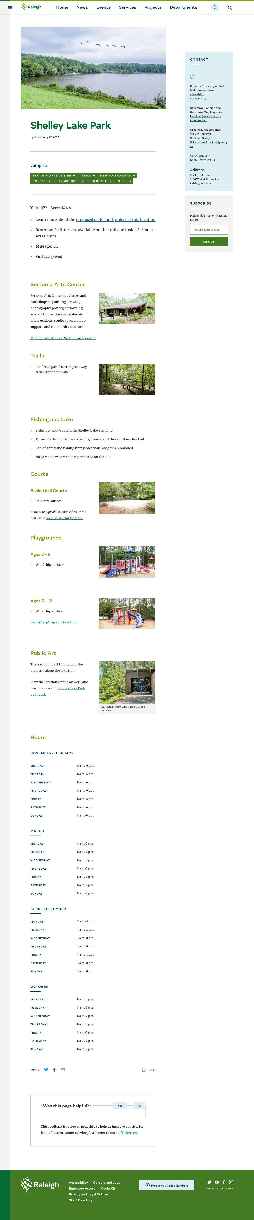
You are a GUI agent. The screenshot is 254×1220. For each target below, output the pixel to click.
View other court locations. (64, 518)
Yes (120, 1105)
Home (62, 7)
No (139, 1105)
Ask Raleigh (197, 94)
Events (103, 7)
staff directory (127, 1133)
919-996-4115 (198, 98)
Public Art (97, 181)
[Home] (31, 7)
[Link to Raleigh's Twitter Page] (209, 1182)
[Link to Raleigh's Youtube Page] (217, 1182)
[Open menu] (10, 7)
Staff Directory (80, 1200)
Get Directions (198, 155)
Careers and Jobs (106, 1182)
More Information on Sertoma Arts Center (63, 338)
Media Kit (107, 1188)
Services (127, 7)
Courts (39, 181)
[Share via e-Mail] (63, 1069)
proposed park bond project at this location (116, 219)
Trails (85, 175)
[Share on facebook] (54, 1069)
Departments (183, 7)
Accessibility (78, 1182)
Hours (121, 181)
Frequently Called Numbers (169, 1185)
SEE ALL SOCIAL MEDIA (219, 1188)
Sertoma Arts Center (52, 175)
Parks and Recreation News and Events (208, 218)
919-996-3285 (198, 120)
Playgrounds (67, 181)
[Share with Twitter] (46, 1069)
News (82, 7)
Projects (153, 7)
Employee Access (82, 1188)
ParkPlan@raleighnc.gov (205, 116)
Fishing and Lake (115, 175)
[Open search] (215, 7)
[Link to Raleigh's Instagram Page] (231, 1182)
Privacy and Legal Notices (89, 1194)
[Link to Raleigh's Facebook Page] (224, 1182)
